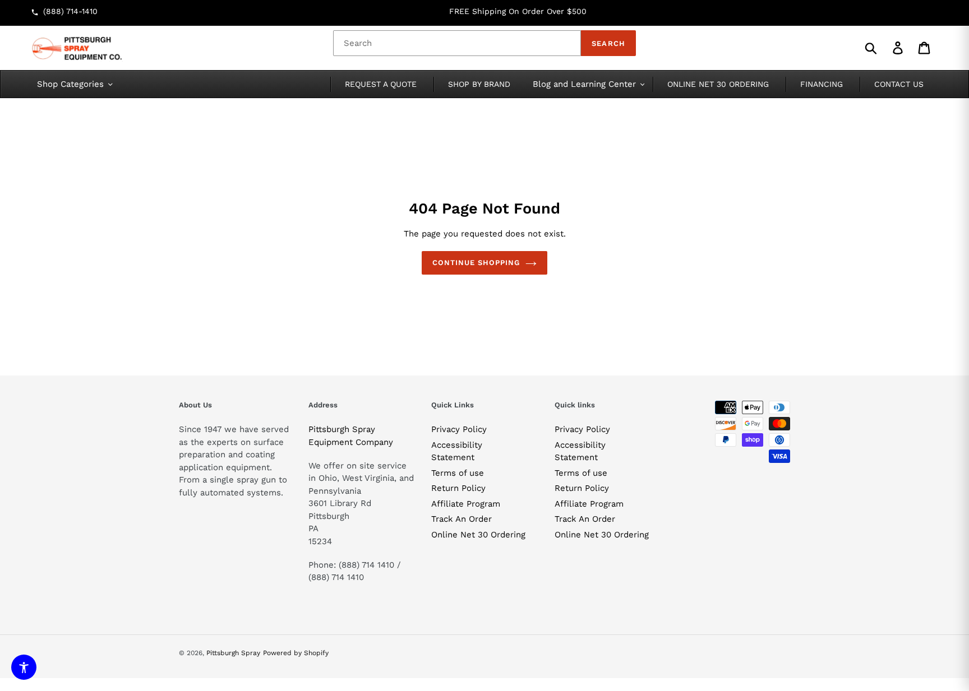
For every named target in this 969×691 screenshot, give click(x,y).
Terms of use (457, 473)
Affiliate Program (465, 504)
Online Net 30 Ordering (478, 535)
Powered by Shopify (296, 653)
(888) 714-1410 (70, 11)
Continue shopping (476, 262)
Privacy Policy (459, 429)
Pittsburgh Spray (233, 653)
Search (608, 43)
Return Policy (458, 488)
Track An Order (461, 519)
